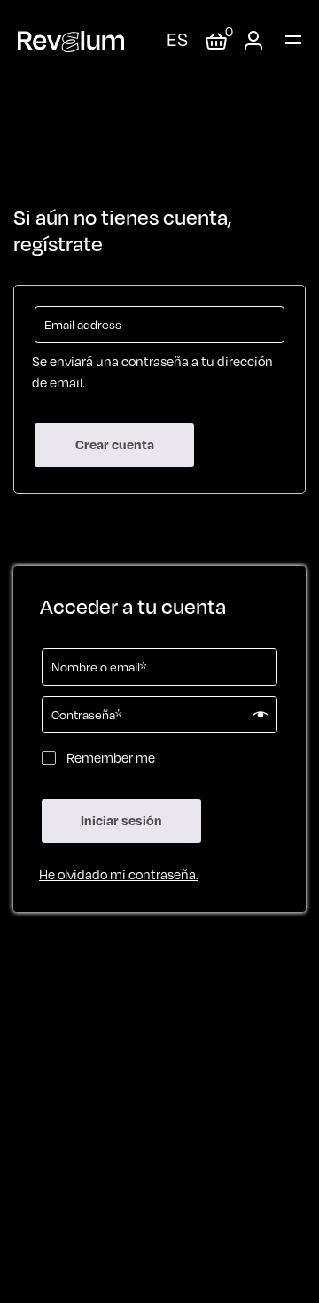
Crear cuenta (114, 444)
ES (177, 39)
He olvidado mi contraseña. (118, 874)
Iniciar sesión (121, 820)
